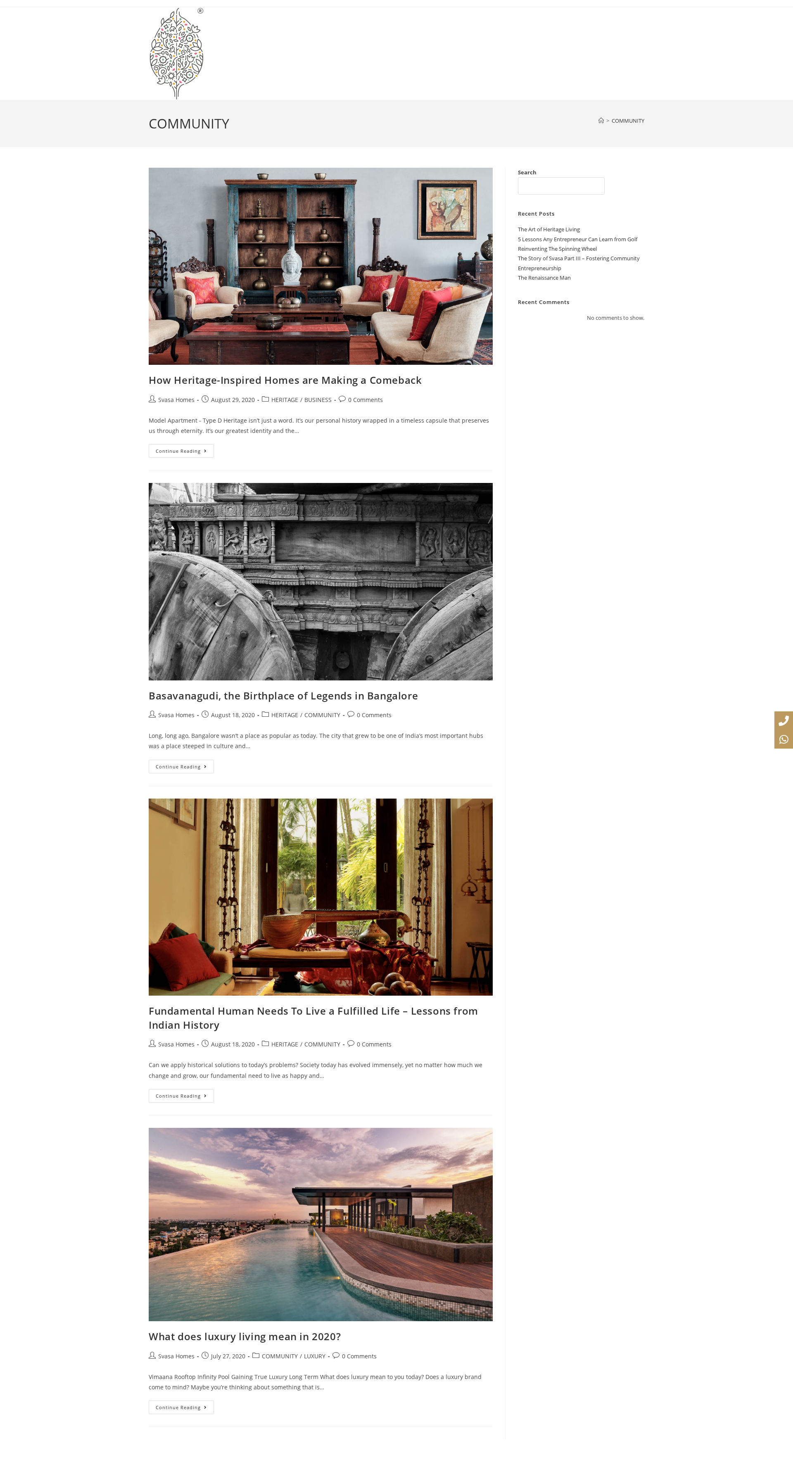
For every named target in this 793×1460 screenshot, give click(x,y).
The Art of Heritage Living (549, 229)
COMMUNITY (628, 120)
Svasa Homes (176, 400)
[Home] (601, 120)
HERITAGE (284, 400)
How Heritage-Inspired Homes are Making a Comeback (285, 380)
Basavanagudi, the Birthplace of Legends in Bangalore (283, 695)
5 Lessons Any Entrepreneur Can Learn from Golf (577, 239)
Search (527, 172)
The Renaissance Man (544, 277)
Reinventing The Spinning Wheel (557, 248)
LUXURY (314, 1356)
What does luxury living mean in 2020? (245, 1336)
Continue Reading (185, 449)
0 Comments (365, 400)
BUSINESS (318, 400)
